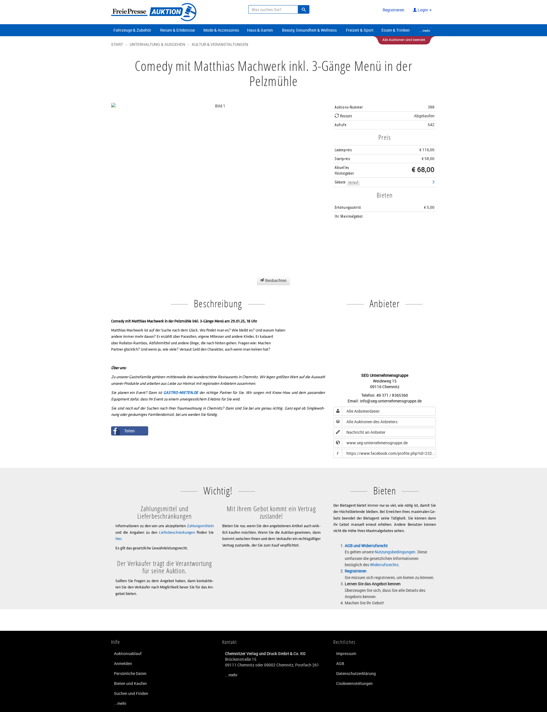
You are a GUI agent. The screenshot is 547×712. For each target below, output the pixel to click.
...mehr (120, 703)
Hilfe (115, 642)
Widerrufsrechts (384, 564)
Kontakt (229, 642)
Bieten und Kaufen (130, 683)
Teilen (129, 430)
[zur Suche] (303, 9)
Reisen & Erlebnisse (177, 30)
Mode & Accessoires (221, 30)
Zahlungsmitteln (200, 525)
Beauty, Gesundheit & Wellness (309, 30)
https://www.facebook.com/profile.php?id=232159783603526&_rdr (386, 453)
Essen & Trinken (395, 30)
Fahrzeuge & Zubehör (132, 30)
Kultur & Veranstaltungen (220, 44)
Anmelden (123, 663)
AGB (340, 663)
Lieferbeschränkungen (177, 532)
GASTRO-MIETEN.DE (181, 392)
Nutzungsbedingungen (395, 552)
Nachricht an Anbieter (365, 432)
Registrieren (393, 10)
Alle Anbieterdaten (362, 411)
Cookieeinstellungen (354, 683)
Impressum (346, 653)
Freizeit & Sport (359, 30)
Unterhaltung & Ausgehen (157, 44)
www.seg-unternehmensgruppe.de (377, 442)
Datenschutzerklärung (356, 673)
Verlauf (353, 182)
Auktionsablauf (128, 653)
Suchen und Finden (131, 693)
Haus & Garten (260, 30)
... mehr (424, 30)
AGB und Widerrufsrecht (366, 545)
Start (117, 44)
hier (118, 538)
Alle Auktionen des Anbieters (371, 421)
